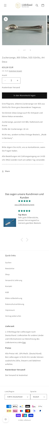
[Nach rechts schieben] (30, 50)
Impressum (10, 310)
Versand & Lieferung (13, 280)
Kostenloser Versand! (15, 71)
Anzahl (4, 75)
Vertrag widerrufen (13, 316)
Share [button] (7, 171)
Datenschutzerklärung (14, 304)
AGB (7, 292)
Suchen (8, 262)
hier (24, 342)
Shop (7, 274)
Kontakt (8, 286)
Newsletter (10, 268)
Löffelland (27, 420)
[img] (24, 201)
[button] (5, 5)
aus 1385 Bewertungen (24, 204)
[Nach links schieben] (19, 50)
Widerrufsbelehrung (13, 298)
